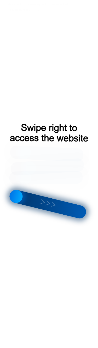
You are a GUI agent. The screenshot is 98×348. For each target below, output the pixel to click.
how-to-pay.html (36, 4)
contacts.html (60, 4)
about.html (14, 4)
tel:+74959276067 (19, 10)
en (38, 10)
